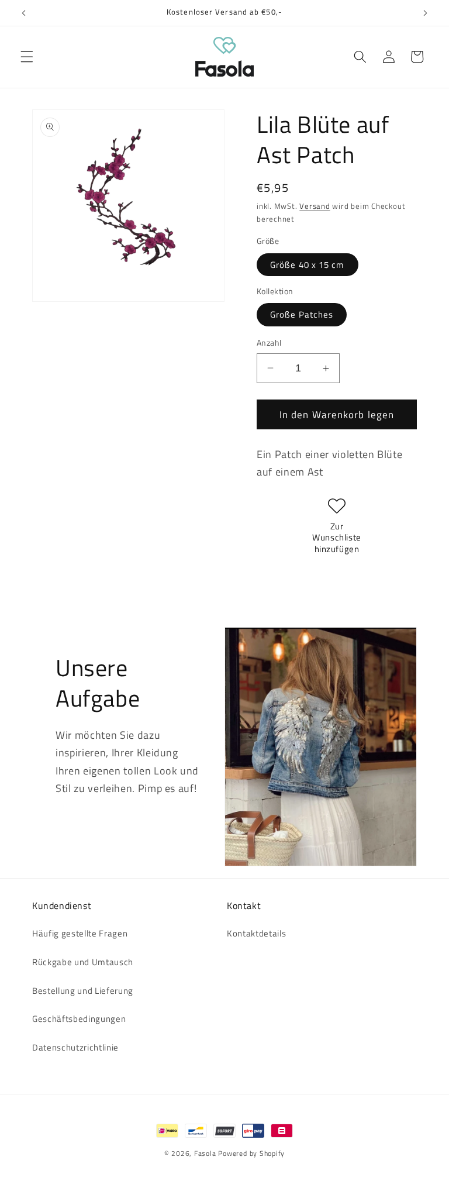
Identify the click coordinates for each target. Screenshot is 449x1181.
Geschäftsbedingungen (79, 1018)
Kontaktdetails (256, 933)
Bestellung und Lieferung (82, 990)
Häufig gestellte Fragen (79, 933)
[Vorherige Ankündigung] (24, 13)
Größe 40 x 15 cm (307, 264)
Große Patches (301, 314)
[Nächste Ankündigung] (425, 13)
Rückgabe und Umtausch (82, 962)
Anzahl (269, 343)
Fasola (205, 1153)
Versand (314, 206)
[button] (27, 57)
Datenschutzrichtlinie (75, 1047)
